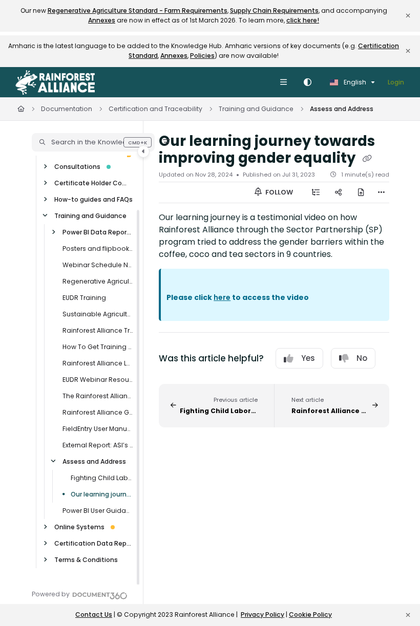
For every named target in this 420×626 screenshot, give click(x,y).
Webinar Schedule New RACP (97, 265)
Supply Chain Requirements (274, 10)
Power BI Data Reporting (97, 232)
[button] (93, 142)
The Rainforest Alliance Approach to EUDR (97, 396)
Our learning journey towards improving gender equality (102, 494)
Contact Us (93, 614)
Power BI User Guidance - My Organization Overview (97, 510)
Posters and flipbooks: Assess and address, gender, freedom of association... (97, 248)
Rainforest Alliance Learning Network (97, 363)
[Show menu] (283, 82)
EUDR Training (84, 297)
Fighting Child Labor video (102, 477)
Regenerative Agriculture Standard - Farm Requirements (137, 10)
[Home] (55, 82)
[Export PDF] (361, 192)
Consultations (77, 166)
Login (396, 82)
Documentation (66, 108)
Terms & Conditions (86, 559)
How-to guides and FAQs (93, 199)
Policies (202, 55)
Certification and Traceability (155, 108)
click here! (302, 20)
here (222, 297)
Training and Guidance (256, 108)
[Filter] (166, 142)
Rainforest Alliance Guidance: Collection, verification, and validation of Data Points (97, 412)
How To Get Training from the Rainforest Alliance (97, 346)
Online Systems (79, 527)
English (354, 82)
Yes (308, 358)
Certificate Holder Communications (93, 183)
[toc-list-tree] (316, 192)
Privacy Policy (262, 614)
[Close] (408, 16)
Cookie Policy (310, 614)
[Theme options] (307, 82)
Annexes (101, 20)
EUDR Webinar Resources (97, 379)
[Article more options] (381, 192)
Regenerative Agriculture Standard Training (97, 281)
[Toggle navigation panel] (143, 151)
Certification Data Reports (93, 543)
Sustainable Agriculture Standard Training (97, 314)
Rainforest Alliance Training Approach (97, 330)
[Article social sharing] (338, 192)
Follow (278, 192)
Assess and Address (341, 108)
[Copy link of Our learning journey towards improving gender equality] (367, 158)
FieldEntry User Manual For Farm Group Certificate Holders (97, 428)
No (361, 358)
